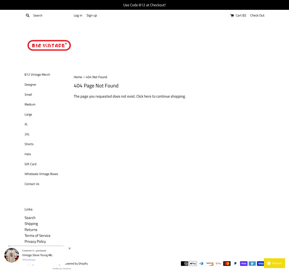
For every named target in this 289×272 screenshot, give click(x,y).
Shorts (29, 144)
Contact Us (32, 183)
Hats (28, 154)
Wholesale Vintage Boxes (41, 173)
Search (30, 217)
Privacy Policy (35, 241)
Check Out (257, 15)
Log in (78, 15)
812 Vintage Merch (37, 74)
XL (26, 124)
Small (28, 94)
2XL (27, 134)
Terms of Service (38, 235)
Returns (31, 229)
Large (28, 114)
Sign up (92, 15)
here (147, 96)
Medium (30, 104)
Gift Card (30, 164)
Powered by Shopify (75, 263)
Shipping (31, 223)
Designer (30, 84)
